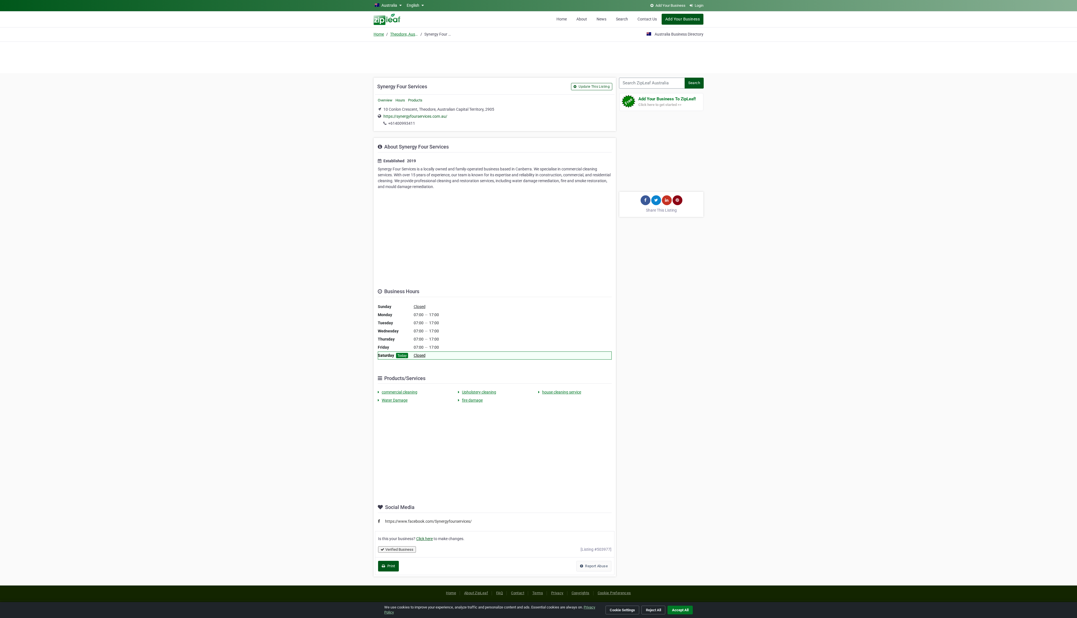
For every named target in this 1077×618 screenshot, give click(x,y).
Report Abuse (596, 566)
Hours (400, 100)
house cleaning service (561, 392)
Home (561, 19)
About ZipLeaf (476, 593)
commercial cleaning (399, 392)
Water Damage (395, 400)
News (601, 19)
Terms (537, 593)
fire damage (472, 400)
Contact (517, 593)
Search (622, 19)
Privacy (557, 593)
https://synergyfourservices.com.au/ (415, 116)
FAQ (499, 593)
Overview (385, 100)
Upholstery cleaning (479, 392)
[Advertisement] (538, 56)
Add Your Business (682, 19)
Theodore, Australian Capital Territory (404, 34)
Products (415, 100)
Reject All (653, 610)
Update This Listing (594, 87)
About (581, 19)
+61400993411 (401, 123)
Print (390, 566)
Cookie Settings (622, 610)
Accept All (680, 610)
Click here (424, 538)
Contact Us (647, 19)
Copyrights (581, 593)
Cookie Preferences (614, 593)
